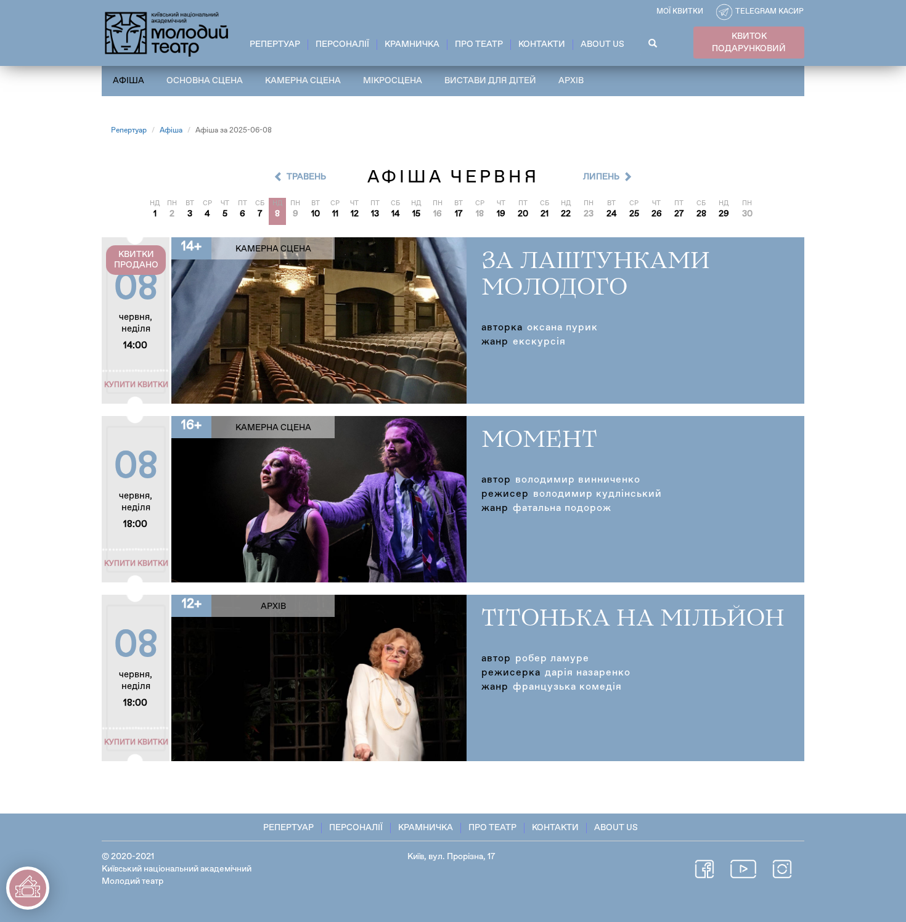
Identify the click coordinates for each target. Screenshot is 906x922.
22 (566, 214)
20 (523, 214)
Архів (571, 80)
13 (375, 214)
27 (679, 214)
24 (611, 214)
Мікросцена (392, 80)
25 (634, 214)
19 (501, 214)
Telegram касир (769, 11)
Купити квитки (136, 385)
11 (335, 214)
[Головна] (167, 32)
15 (416, 214)
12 (355, 214)
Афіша (128, 80)
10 (315, 214)
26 (656, 214)
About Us (602, 44)
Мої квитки (679, 11)
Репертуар (275, 44)
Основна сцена (204, 80)
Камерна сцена (303, 80)
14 (395, 214)
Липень (601, 177)
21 (545, 214)
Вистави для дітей (490, 80)
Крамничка (412, 44)
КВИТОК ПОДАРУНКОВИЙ (749, 42)
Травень (306, 177)
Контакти (541, 44)
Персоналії (342, 44)
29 (724, 214)
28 (701, 214)
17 (459, 214)
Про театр (479, 44)
